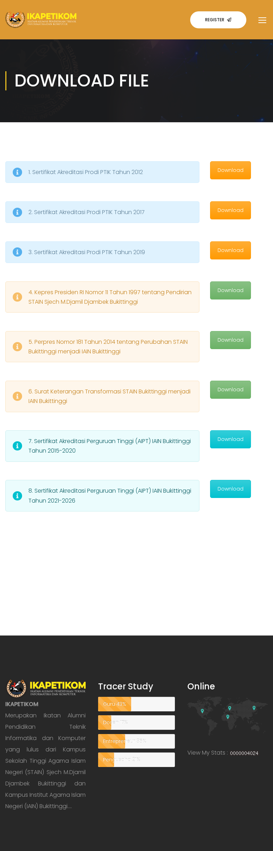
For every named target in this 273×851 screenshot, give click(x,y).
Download (230, 170)
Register (214, 20)
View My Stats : (207, 753)
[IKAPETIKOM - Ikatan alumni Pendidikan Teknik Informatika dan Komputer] (40, 25)
